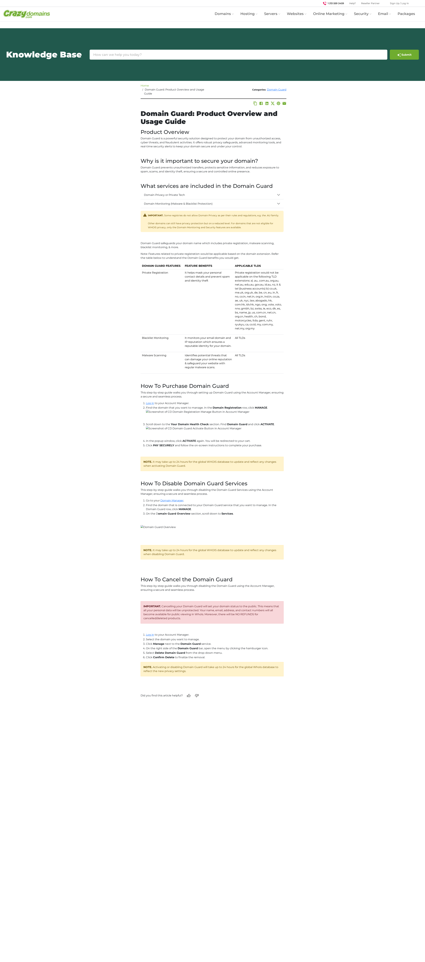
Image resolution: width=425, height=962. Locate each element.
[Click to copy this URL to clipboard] (255, 103)
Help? (352, 3)
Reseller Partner (370, 3)
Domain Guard (276, 89)
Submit (406, 54)
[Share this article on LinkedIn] (267, 103)
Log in (150, 403)
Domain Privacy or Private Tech (164, 194)
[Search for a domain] (416, 3)
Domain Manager (171, 500)
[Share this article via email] (284, 103)
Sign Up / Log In (399, 3)
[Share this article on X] (273, 103)
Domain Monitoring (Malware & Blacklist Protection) (178, 203)
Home (145, 85)
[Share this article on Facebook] (261, 103)
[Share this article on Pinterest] (278, 103)
